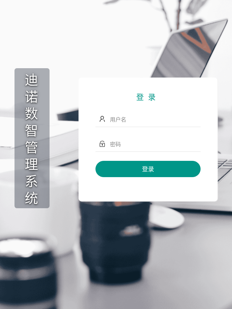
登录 (148, 168)
